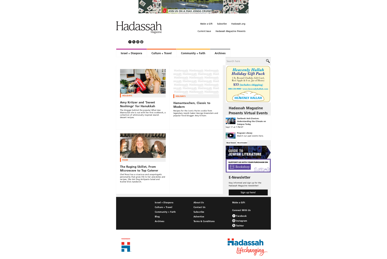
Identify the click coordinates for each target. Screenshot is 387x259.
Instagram (241, 212)
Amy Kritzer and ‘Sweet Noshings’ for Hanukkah (137, 96)
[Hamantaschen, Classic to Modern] (196, 73)
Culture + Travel (163, 199)
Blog (157, 208)
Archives (159, 213)
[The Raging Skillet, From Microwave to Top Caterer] (143, 137)
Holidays (127, 87)
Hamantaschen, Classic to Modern (191, 96)
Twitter (239, 217)
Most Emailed (242, 134)
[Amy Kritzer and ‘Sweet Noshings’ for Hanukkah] (143, 73)
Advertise (199, 208)
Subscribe (199, 203)
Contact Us (200, 199)
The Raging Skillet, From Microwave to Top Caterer (139, 160)
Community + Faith (165, 203)
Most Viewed (231, 134)
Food (125, 151)
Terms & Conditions (204, 213)
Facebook (241, 207)
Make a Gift (238, 194)
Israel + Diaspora (164, 194)
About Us (199, 194)
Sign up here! (248, 184)
